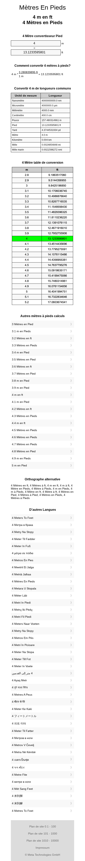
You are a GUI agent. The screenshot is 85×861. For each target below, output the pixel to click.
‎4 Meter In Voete (22, 666)
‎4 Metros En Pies (22, 560)
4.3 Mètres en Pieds (24, 416)
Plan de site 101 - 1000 (42, 833)
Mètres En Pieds (42, 7)
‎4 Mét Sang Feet (22, 788)
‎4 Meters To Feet (22, 517)
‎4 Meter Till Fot (21, 659)
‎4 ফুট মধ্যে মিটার (20, 687)
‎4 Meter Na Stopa (23, 652)
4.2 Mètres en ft (22, 408)
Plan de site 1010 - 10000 (42, 840)
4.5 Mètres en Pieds (24, 430)
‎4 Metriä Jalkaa (21, 574)
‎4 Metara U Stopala (24, 588)
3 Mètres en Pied (22, 324)
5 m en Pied (19, 465)
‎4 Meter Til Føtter (23, 730)
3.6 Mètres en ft (22, 366)
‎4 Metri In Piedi (21, 602)
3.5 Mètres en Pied (24, 359)
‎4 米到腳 (17, 803)
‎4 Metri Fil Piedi (21, 616)
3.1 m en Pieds (21, 331)
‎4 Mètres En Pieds (23, 581)
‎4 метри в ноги (21, 781)
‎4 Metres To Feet (22, 810)
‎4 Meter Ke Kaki (22, 709)
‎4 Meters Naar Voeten (25, 623)
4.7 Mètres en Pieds (24, 444)
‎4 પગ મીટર (18, 767)
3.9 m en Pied (20, 387)
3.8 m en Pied (20, 380)
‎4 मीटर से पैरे (18, 701)
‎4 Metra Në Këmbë (24, 752)
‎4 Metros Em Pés (22, 637)
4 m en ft (17, 394)
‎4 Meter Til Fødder (23, 539)
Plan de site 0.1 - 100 (42, 826)
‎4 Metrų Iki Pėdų (22, 609)
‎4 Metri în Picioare (23, 645)
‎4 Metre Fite (19, 774)
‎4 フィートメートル (24, 716)
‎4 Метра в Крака (22, 524)
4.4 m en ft (18, 423)
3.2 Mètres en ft (22, 338)
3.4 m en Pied (20, 352)
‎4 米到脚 (17, 795)
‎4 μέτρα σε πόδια (22, 553)
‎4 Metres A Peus (22, 694)
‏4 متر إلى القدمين (22, 673)
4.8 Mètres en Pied (24, 451)
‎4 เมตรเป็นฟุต (20, 759)
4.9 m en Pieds (21, 458)
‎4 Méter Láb (19, 595)
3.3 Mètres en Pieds (24, 345)
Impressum (43, 847)
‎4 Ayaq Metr (19, 680)
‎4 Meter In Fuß (21, 546)
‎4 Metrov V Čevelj (23, 745)
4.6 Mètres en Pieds (24, 437)
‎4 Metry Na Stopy (23, 532)
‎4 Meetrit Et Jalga (23, 567)
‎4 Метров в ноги (22, 738)
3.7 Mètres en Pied (24, 373)
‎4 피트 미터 (19, 723)
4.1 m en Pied (20, 401)
